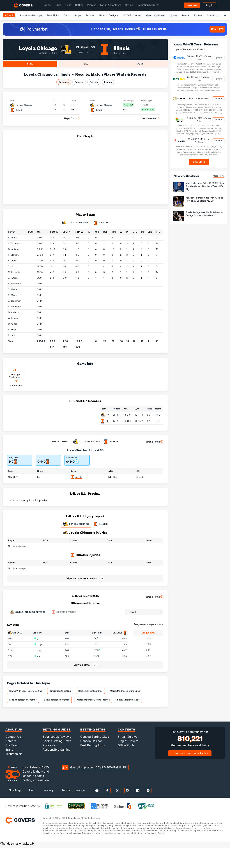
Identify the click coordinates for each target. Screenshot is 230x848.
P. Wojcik (12, 295)
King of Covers (128, 741)
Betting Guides (57, 729)
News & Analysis (108, 15)
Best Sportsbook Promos (56, 699)
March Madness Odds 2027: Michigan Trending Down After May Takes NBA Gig (205, 186)
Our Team (12, 745)
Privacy (48, 790)
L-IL (107, 414)
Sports (47, 4)
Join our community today (190, 753)
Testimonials (13, 754)
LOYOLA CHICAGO (79, 524)
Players (198, 15)
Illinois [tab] (103, 222)
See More (199, 161)
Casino (129, 4)
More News (218, 175)
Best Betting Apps (92, 745)
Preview (94, 82)
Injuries (173, 15)
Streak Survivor (128, 736)
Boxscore (64, 82)
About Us (13, 729)
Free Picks (53, 15)
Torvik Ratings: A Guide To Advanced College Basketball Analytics (205, 214)
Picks (68, 4)
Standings (213, 15)
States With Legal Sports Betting (25, 691)
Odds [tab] (140, 63)
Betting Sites (92, 729)
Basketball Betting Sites (90, 691)
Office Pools (126, 745)
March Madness (155, 15)
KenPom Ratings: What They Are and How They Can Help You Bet (204, 199)
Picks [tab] (85, 63)
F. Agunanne (14, 283)
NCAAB (8, 15)
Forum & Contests (110, 4)
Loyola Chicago (38, 47)
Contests (126, 729)
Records (79, 82)
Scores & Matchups (30, 15)
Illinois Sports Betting (60, 691)
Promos (91, 4)
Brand (9, 749)
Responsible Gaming (56, 749)
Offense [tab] (30, 612)
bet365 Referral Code (128, 699)
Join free (192, 5)
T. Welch (12, 289)
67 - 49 (78, 477)
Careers (10, 741)
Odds (57, 4)
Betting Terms (153, 441)
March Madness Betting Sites (125, 691)
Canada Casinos (91, 741)
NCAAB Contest (132, 15)
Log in (209, 5)
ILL (107, 421)
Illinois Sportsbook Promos (22, 699)
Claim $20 (217, 29)
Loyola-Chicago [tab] (77, 222)
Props (77, 15)
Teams (185, 15)
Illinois (121, 47)
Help (32, 790)
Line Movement (149, 118)
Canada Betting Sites (94, 736)
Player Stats (70, 118)
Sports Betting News (57, 741)
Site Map (15, 790)
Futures (90, 15)
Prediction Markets (148, 4)
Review (218, 57)
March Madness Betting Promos (93, 699)
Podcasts (49, 745)
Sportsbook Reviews (57, 736)
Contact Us (13, 736)
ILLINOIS (103, 524)
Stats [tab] (30, 63)
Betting (79, 4)
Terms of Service (73, 790)
